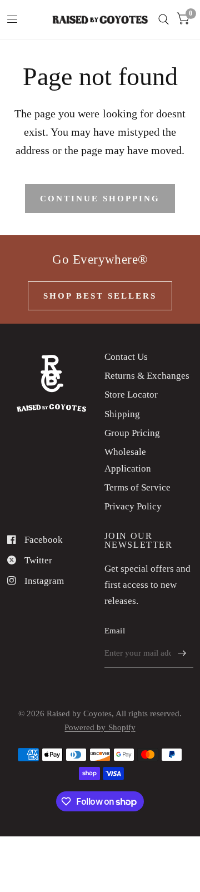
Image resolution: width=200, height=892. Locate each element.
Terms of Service (137, 487)
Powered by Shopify (99, 727)
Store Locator (131, 394)
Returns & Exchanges (146, 375)
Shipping (122, 414)
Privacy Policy (133, 506)
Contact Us (126, 356)
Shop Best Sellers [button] (100, 295)
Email (115, 630)
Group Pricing (132, 433)
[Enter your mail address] (182, 653)
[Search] (163, 19)
